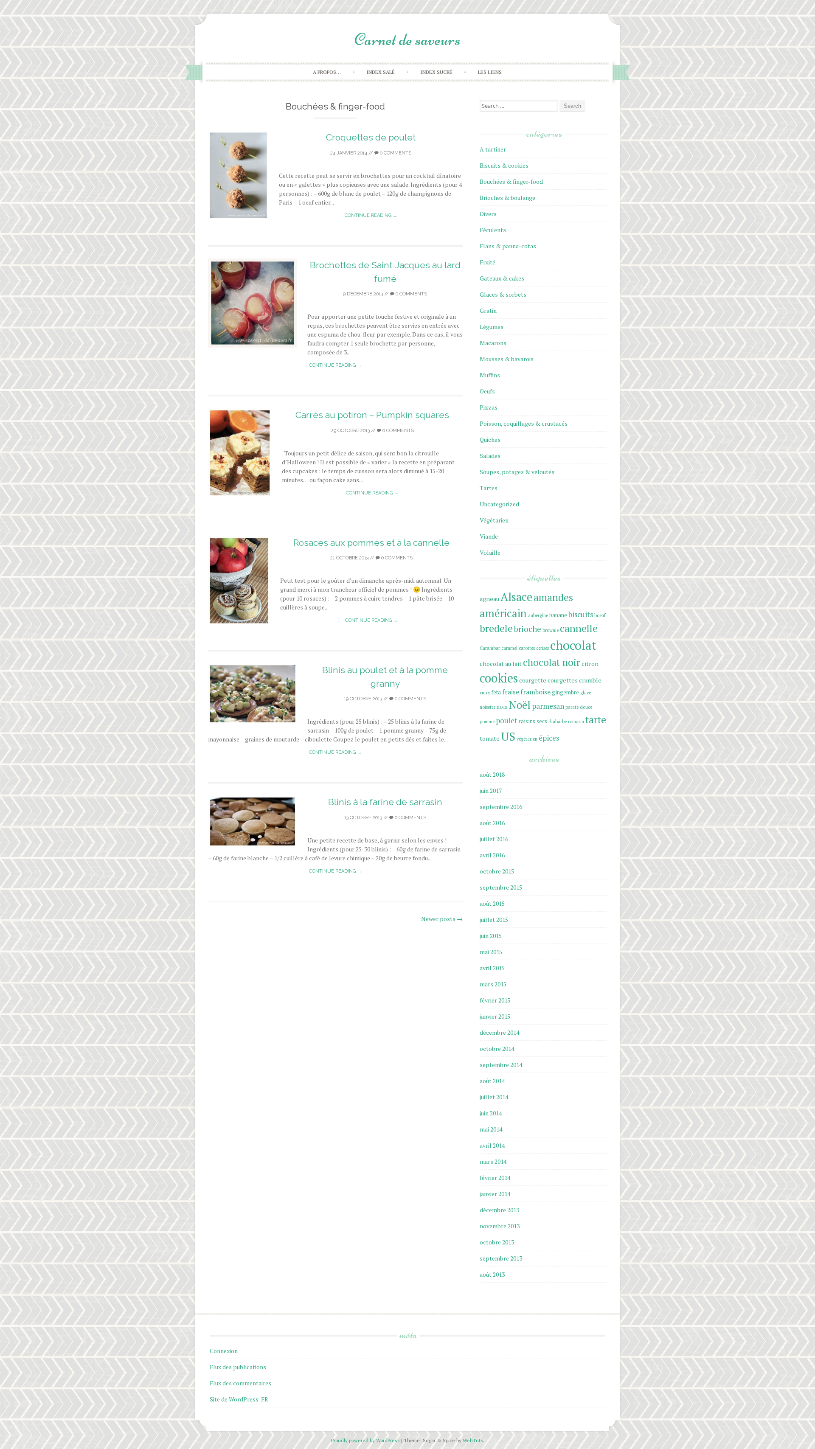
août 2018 (492, 774)
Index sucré (436, 72)
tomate (490, 738)
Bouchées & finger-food (511, 181)
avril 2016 (492, 855)
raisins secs (533, 721)
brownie (550, 630)
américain (503, 613)
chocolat (573, 645)
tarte (595, 719)
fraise (510, 692)
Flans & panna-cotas (508, 246)
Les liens (490, 72)
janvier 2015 (495, 1016)
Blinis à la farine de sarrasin (385, 802)
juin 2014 (491, 1113)
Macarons (493, 343)
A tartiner (493, 149)
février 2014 (495, 1178)
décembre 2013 (499, 1210)
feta (496, 692)
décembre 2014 (499, 1032)
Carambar (490, 648)
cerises (542, 648)
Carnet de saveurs (407, 39)
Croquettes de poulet (371, 137)
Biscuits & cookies (504, 165)
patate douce (578, 707)
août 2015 (492, 903)
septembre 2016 (501, 807)
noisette (487, 707)
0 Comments (395, 153)
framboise (535, 692)
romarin (576, 721)
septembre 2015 (501, 887)
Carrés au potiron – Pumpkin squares (372, 415)
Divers (488, 214)
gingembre (565, 692)
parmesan (548, 706)
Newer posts (442, 919)
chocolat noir (551, 662)
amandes (553, 597)
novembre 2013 (500, 1226)
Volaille (490, 552)
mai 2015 (491, 952)
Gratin (488, 310)
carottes (527, 648)
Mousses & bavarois (507, 359)
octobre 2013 (497, 1242)
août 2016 (492, 823)
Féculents (493, 230)
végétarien (527, 739)
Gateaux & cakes (502, 278)
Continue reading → (371, 215)
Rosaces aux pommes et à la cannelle (371, 542)
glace (585, 693)
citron (590, 664)
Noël (520, 705)
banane (558, 615)
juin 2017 (491, 790)
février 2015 (495, 1000)
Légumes (491, 327)
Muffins (490, 375)
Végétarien (494, 520)
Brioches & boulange (507, 198)
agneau (489, 599)
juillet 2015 (494, 919)
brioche (527, 629)
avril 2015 (492, 968)
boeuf (599, 615)
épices (549, 738)
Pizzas (488, 407)
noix (502, 706)
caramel (509, 648)
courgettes (563, 680)
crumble (590, 680)
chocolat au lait (501, 664)
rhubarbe (557, 721)
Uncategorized (499, 504)
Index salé (380, 72)
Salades (490, 456)
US (508, 736)
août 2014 (492, 1081)
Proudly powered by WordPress (366, 1440)
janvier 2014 (495, 1194)
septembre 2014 (501, 1065)
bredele (496, 628)
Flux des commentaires (240, 1383)
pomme (487, 721)
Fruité (487, 262)
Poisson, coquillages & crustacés (524, 423)
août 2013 (492, 1274)
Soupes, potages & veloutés (517, 472)
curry (485, 693)
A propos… (327, 72)
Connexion (224, 1351)
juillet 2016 (494, 839)
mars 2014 (493, 1161)
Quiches (490, 439)
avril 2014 (492, 1145)
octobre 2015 (497, 871)
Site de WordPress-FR (239, 1399)
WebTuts (473, 1440)
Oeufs (487, 391)
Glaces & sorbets (503, 294)
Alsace (516, 597)
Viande (489, 536)
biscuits (580, 614)
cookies (499, 678)
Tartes (488, 488)
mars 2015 (493, 984)
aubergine (538, 615)
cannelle (579, 628)
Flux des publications (238, 1367)
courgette (532, 680)
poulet (506, 720)
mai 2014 (491, 1129)
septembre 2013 (501, 1258)
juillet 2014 (494, 1097)
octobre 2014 (497, 1049)
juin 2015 (491, 936)
